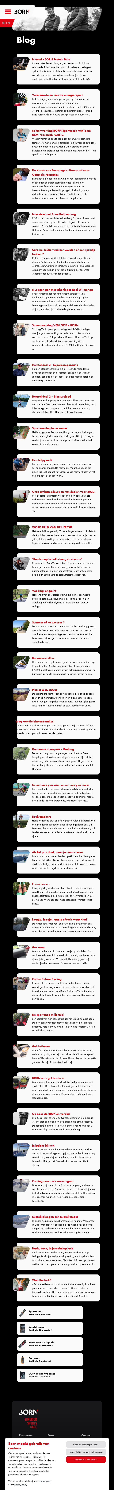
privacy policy (20, 1484)
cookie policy (45, 1481)
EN (8, 23)
